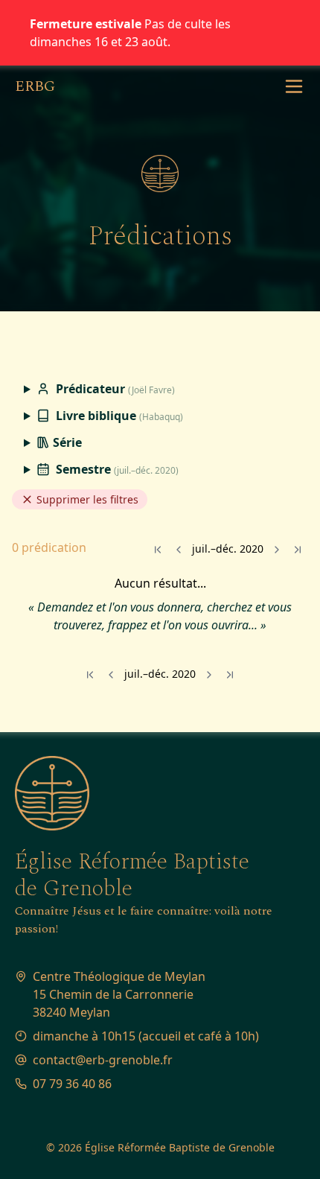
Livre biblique (118, 415)
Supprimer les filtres (85, 499)
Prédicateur (114, 389)
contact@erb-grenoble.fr (103, 1060)
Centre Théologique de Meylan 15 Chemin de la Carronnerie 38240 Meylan (119, 994)
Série (66, 442)
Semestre (116, 469)
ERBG (35, 86)
